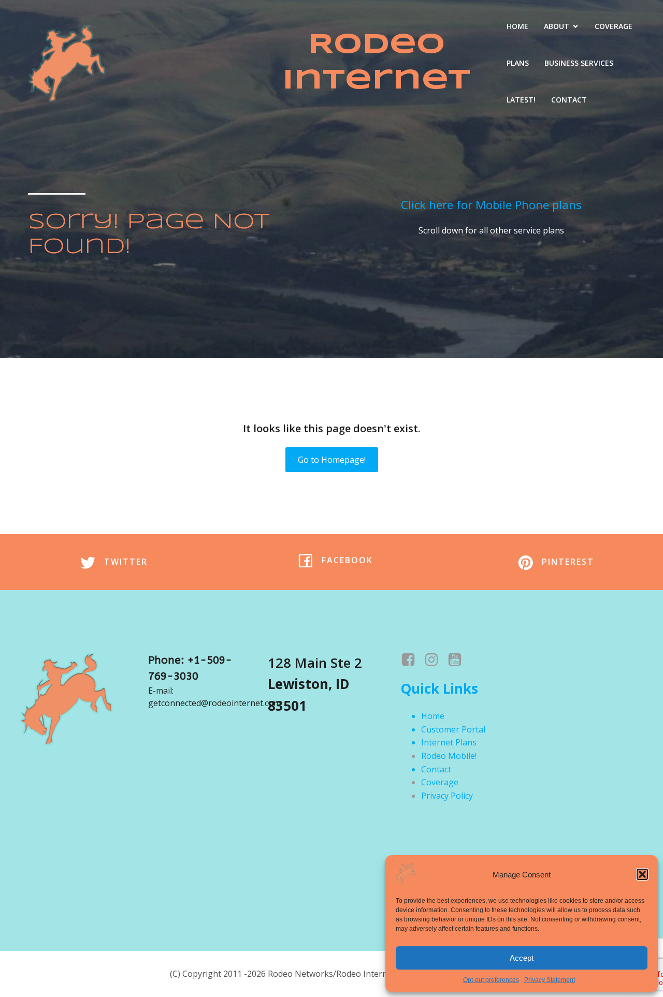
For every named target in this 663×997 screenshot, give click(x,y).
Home (517, 26)
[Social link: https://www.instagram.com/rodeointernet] (435, 660)
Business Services (578, 63)
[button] (642, 874)
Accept (522, 958)
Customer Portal (453, 729)
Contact (569, 100)
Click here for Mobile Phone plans (491, 204)
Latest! (521, 100)
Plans (518, 63)
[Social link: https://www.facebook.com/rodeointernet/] (412, 660)
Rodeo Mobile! (449, 755)
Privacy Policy (447, 795)
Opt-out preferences (491, 980)
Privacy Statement (549, 980)
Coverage (613, 26)
